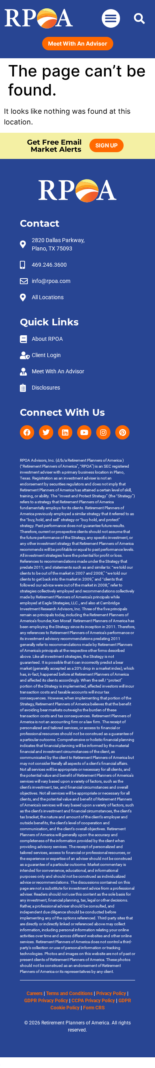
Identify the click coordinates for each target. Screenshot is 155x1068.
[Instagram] (103, 432)
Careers (35, 993)
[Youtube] (84, 432)
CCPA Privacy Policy (93, 1000)
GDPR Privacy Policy (46, 1000)
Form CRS (94, 1008)
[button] (111, 18)
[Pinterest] (122, 432)
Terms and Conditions (69, 993)
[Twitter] (46, 432)
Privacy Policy (111, 993)
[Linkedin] (65, 432)
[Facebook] (27, 432)
